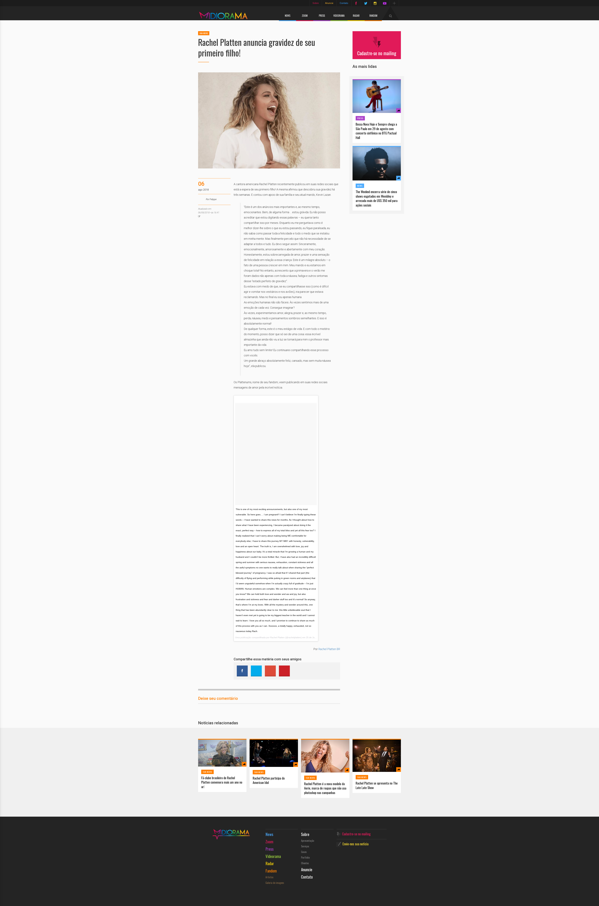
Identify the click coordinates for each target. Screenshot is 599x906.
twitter (256, 671)
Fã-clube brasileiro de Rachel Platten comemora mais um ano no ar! (221, 782)
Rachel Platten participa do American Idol (269, 780)
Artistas (269, 877)
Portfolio (305, 857)
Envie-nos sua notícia (355, 843)
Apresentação (307, 841)
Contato (344, 3)
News (287, 15)
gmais (270, 671)
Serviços (305, 846)
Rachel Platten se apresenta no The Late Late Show (377, 785)
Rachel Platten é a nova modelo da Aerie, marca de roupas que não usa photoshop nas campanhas (325, 788)
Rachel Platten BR (329, 649)
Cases (304, 852)
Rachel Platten (277, 637)
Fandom (373, 15)
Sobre (316, 3)
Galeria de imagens (274, 883)
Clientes (305, 863)
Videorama (339, 15)
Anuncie (329, 3)
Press (322, 15)
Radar (356, 15)
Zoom (305, 15)
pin (284, 671)
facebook (242, 671)
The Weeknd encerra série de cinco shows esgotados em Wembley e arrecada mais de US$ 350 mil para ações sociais (376, 198)
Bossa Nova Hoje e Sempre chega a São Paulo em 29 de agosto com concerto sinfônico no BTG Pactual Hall (376, 131)
